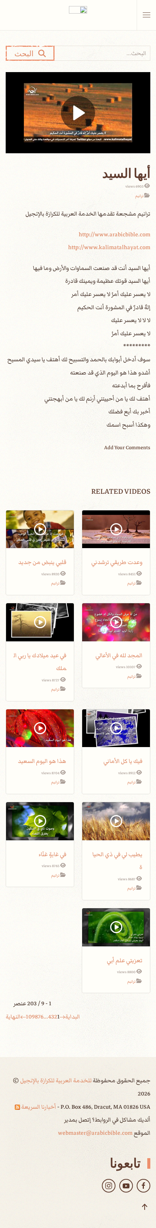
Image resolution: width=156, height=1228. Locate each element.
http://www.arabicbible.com (114, 234)
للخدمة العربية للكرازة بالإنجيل (55, 1080)
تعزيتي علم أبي (124, 960)
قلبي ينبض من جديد (42, 562)
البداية (72, 1016)
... (46, 1016)
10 (29, 1016)
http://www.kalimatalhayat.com (109, 247)
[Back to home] (78, 15)
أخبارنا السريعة (38, 1106)
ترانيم (139, 196)
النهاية (13, 1016)
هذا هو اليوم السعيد (42, 761)
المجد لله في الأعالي (118, 655)
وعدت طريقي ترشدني (116, 562)
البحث (26, 53)
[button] (146, 15)
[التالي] (23, 1016)
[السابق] (62, 1016)
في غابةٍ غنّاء (52, 854)
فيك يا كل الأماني (122, 761)
